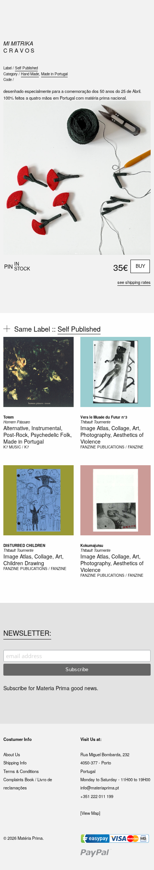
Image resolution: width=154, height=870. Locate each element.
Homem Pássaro (16, 422)
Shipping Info (15, 763)
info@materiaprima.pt (99, 788)
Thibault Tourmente (95, 422)
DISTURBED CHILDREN (24, 545)
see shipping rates (134, 282)
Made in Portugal (54, 73)
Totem (8, 417)
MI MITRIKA (18, 43)
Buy (140, 266)
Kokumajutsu (91, 545)
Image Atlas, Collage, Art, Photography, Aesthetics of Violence (112, 434)
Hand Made (30, 73)
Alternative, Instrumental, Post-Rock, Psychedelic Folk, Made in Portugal (37, 434)
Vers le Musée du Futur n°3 (103, 417)
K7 (5, 447)
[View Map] (90, 813)
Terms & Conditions (21, 771)
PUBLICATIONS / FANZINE (120, 447)
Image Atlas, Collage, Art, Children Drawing (33, 560)
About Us (11, 754)
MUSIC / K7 (19, 447)
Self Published (26, 68)
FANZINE (88, 447)
